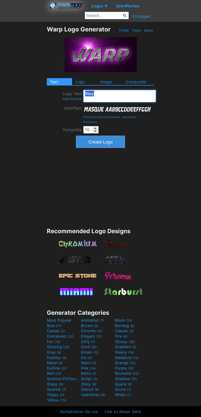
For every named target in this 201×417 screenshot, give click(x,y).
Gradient (126, 346)
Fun (53, 341)
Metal (55, 362)
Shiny (89, 384)
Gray (54, 352)
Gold (89, 346)
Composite (136, 81)
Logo (80, 81)
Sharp (55, 384)
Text (54, 81)
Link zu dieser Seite (123, 411)
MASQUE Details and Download (101, 116)
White (123, 394)
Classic (124, 330)
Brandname (90, 121)
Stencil (90, 389)
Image (106, 81)
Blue (54, 325)
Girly (88, 341)
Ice (86, 357)
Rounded (127, 373)
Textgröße (72, 129)
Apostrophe (129, 116)
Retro (88, 373)
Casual (56, 330)
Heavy (124, 352)
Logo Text (72, 96)
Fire (121, 336)
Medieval (127, 357)
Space (148, 30)
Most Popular (59, 320)
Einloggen (141, 16)
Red (54, 373)
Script (89, 378)
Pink (88, 368)
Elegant (91, 336)
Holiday (57, 357)
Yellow (56, 400)
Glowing (58, 346)
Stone (123, 389)
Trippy (136, 30)
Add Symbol (72, 99)
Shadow (126, 378)
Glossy (125, 341)
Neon (88, 362)
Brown (89, 325)
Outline (57, 368)
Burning (125, 325)
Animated (92, 320)
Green (90, 352)
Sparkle (56, 389)
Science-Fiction (63, 378)
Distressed (60, 336)
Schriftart (73, 108)
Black (123, 320)
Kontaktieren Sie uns (79, 411)
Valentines (93, 394)
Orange (125, 362)
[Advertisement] (23, 99)
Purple (124, 30)
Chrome (91, 330)
